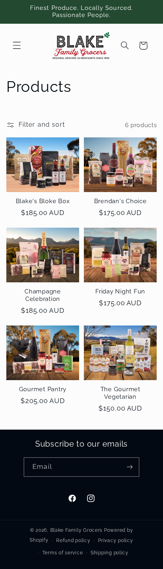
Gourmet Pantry (43, 389)
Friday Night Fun (120, 291)
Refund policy (73, 540)
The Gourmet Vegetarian (120, 393)
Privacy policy (115, 540)
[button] (17, 45)
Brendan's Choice (120, 201)
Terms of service (62, 553)
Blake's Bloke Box (43, 201)
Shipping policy (110, 553)
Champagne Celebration (43, 295)
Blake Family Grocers (76, 530)
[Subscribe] (129, 467)
